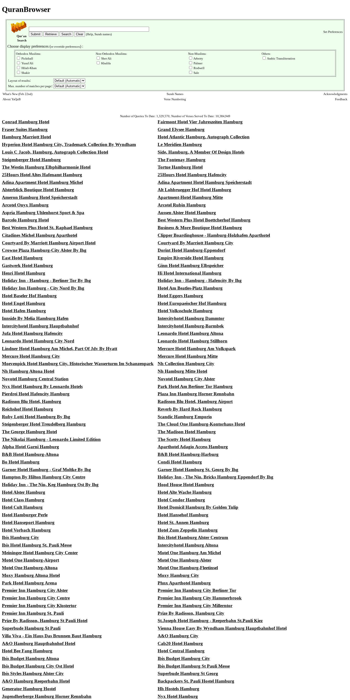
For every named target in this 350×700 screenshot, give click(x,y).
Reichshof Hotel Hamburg (27, 409)
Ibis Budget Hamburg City (184, 658)
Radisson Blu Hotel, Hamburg (31, 401)
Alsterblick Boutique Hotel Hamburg (38, 189)
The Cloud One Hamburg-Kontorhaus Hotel (201, 424)
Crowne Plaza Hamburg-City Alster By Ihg (44, 250)
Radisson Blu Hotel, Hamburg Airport (195, 401)
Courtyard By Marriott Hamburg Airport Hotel (48, 242)
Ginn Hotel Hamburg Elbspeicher (191, 265)
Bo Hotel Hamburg (21, 461)
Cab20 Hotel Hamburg (180, 643)
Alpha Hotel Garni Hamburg (30, 446)
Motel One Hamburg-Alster (184, 560)
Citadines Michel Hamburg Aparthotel (39, 235)
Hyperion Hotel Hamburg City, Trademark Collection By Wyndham (69, 144)
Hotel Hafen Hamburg (24, 310)
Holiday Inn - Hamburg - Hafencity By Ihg (200, 280)
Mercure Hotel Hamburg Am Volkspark (197, 348)
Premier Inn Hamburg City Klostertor (39, 605)
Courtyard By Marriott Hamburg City (195, 242)
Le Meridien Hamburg (180, 144)
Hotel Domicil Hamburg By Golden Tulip (198, 507)
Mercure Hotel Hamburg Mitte (188, 356)
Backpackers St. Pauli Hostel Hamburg (196, 681)
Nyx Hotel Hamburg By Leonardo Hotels (42, 386)
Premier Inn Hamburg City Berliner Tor (197, 590)
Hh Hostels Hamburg (178, 688)
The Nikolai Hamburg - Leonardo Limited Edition (51, 439)
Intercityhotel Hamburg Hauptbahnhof (40, 325)
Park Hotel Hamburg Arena (29, 582)
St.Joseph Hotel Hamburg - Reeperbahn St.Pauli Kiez (210, 620)
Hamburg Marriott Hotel (26, 136)
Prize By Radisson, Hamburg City (191, 613)
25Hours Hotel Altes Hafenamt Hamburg (42, 174)
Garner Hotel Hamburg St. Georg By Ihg (198, 469)
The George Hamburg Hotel (29, 431)
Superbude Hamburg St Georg (188, 673)
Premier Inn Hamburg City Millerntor (195, 605)
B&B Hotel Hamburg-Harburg (188, 454)
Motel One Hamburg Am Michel (189, 552)
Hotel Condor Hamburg (181, 499)
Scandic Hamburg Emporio (185, 416)
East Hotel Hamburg (22, 257)
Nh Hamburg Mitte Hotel (182, 371)
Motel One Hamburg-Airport (30, 560)
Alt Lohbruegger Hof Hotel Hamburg (194, 189)
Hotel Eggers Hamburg (180, 295)
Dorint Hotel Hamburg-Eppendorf (191, 250)
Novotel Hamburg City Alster (186, 378)
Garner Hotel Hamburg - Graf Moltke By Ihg (46, 469)
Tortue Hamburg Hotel (180, 167)
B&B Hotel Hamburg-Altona (30, 454)
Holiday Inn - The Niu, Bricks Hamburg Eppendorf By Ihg (215, 476)
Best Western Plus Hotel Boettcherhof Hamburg (204, 219)
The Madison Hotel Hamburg (187, 431)
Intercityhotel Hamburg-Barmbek (191, 325)
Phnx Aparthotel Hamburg (184, 582)
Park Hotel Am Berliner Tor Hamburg (195, 386)
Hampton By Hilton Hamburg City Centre (43, 476)
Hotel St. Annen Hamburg (183, 522)
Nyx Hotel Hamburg (178, 696)
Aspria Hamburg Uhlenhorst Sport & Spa (43, 212)
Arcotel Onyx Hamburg (25, 204)
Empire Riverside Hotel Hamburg (191, 257)
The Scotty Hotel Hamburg (184, 439)
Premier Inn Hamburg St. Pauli (33, 613)
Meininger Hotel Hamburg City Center (40, 552)
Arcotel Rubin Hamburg (182, 204)
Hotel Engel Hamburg (23, 303)
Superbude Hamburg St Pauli (31, 628)
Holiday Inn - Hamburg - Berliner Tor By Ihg (46, 280)
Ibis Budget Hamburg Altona (30, 658)
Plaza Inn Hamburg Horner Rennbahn (196, 393)
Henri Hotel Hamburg (23, 273)
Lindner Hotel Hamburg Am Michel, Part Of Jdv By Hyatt (59, 348)
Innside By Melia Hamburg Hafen (35, 318)
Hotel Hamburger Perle (25, 514)
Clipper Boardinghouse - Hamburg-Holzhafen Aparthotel (214, 235)
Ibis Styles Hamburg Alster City (33, 673)
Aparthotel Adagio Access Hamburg (193, 446)
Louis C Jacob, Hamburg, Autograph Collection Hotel (55, 152)
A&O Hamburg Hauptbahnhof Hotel (38, 643)
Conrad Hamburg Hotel (25, 121)
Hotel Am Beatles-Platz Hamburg (190, 288)
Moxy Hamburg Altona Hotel (31, 575)
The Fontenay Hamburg (181, 159)
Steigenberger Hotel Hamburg (31, 159)
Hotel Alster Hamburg (23, 492)
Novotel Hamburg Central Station (35, 378)
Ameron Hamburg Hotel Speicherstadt (39, 197)
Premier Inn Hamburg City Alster (35, 590)
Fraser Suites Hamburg (25, 129)
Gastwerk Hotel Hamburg (27, 265)
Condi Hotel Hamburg (180, 461)
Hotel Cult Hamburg (22, 507)
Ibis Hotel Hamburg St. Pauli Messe (37, 545)
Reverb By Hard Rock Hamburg (190, 409)
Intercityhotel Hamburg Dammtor (191, 318)
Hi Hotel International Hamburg (189, 273)
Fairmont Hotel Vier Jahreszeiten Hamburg (200, 121)
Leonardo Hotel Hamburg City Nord (38, 340)
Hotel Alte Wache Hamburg (185, 492)
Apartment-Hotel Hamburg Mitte (190, 197)
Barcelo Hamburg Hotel (25, 219)
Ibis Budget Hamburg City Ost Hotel (38, 666)
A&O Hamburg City (178, 635)
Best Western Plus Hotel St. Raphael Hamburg (47, 227)
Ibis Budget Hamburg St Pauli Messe (194, 666)
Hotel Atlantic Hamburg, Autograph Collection (204, 136)
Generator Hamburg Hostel (29, 688)
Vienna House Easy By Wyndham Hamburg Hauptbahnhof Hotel (222, 628)
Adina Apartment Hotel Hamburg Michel (42, 182)
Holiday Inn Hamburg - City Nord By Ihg (43, 288)
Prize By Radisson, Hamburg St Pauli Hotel (44, 620)
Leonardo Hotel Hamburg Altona (190, 333)
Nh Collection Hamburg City (186, 363)
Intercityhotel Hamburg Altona (188, 545)
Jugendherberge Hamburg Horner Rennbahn (46, 696)
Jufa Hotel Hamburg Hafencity (32, 333)
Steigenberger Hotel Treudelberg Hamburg (44, 424)
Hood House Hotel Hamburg (186, 484)
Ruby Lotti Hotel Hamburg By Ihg (36, 416)
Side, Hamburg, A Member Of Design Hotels (201, 152)
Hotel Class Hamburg (23, 499)
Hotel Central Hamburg (181, 650)
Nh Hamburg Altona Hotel (28, 371)
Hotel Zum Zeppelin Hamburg (188, 530)
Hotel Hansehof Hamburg (183, 514)
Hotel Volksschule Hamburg (185, 310)
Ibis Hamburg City (20, 537)
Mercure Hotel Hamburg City (31, 356)
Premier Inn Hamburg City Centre (36, 597)
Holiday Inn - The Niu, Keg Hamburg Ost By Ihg (50, 484)
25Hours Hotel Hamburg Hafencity (192, 174)
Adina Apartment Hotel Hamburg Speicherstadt (205, 182)
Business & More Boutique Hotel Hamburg (200, 227)
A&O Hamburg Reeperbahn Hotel (36, 681)
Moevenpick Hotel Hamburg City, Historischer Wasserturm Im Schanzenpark (78, 363)
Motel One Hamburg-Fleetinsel (188, 567)
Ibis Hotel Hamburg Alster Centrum (193, 537)
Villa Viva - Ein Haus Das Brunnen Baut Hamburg (52, 635)
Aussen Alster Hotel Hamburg (187, 212)
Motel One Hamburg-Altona (30, 567)
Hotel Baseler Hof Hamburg (29, 295)
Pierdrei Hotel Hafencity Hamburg (36, 393)
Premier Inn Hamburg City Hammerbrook (200, 597)
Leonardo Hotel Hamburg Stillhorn (192, 340)
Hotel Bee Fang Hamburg (27, 650)
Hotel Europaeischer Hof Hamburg (192, 303)
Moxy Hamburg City (178, 575)
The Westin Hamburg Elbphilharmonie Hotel (46, 167)
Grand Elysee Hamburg (181, 129)
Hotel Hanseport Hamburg (28, 522)
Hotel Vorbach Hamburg (26, 530)
